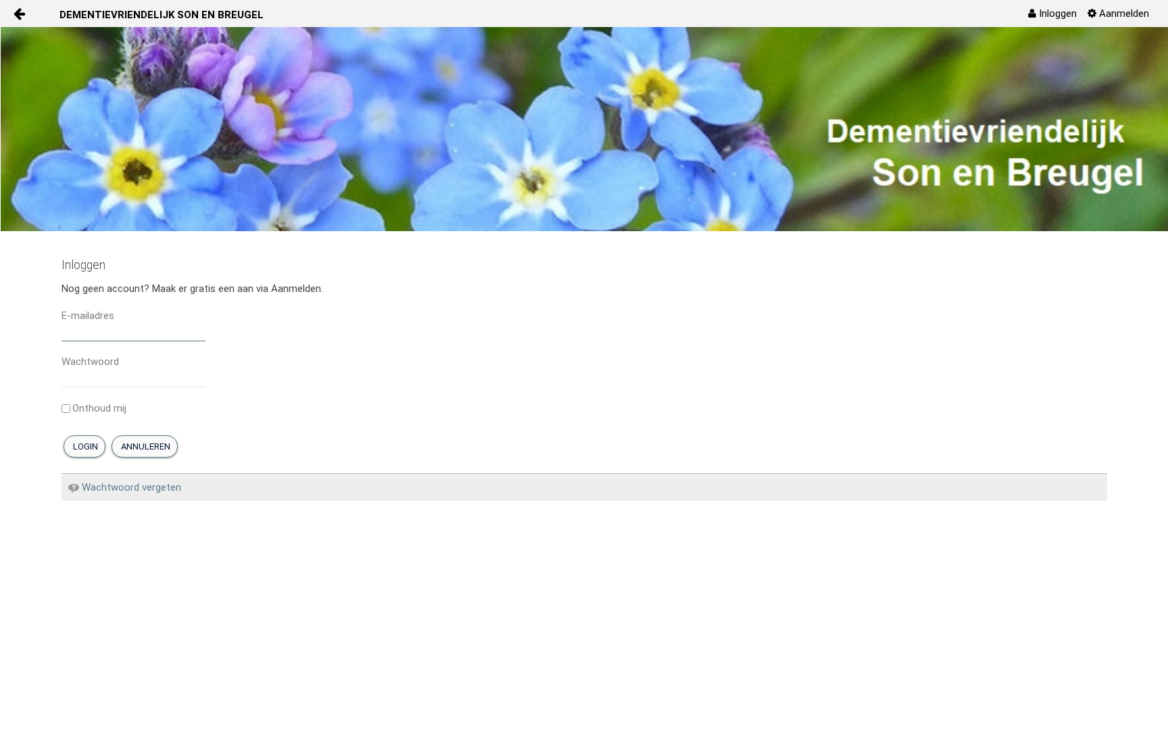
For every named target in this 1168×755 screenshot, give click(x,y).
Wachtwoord (90, 362)
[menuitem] (1052, 13)
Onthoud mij (99, 408)
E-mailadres (88, 316)
